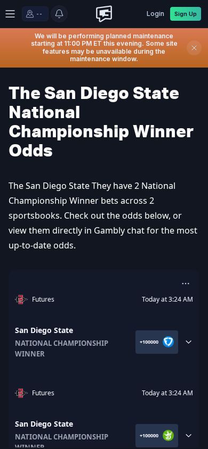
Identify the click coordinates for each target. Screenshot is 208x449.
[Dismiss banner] (194, 47)
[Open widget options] (185, 283)
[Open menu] (10, 13)
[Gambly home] (104, 14)
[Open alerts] (59, 13)
